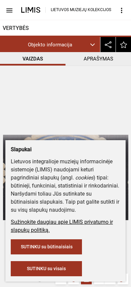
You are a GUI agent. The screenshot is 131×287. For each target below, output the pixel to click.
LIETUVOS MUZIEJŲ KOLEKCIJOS (81, 9)
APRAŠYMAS (98, 59)
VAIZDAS (33, 59)
